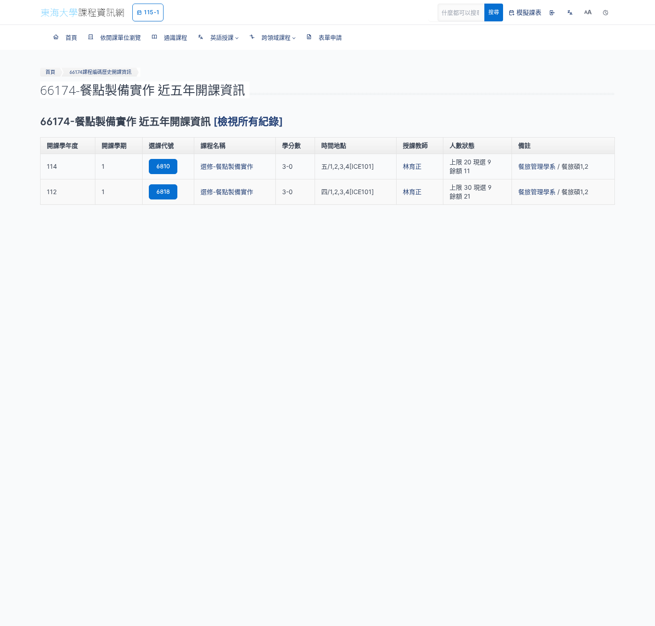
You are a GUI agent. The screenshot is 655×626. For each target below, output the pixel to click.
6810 (163, 166)
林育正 (412, 166)
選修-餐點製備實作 (227, 166)
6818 (163, 191)
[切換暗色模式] (605, 12)
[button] (218, 37)
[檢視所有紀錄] (248, 121)
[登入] (552, 12)
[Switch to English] (570, 12)
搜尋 (493, 12)
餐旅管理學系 (537, 166)
